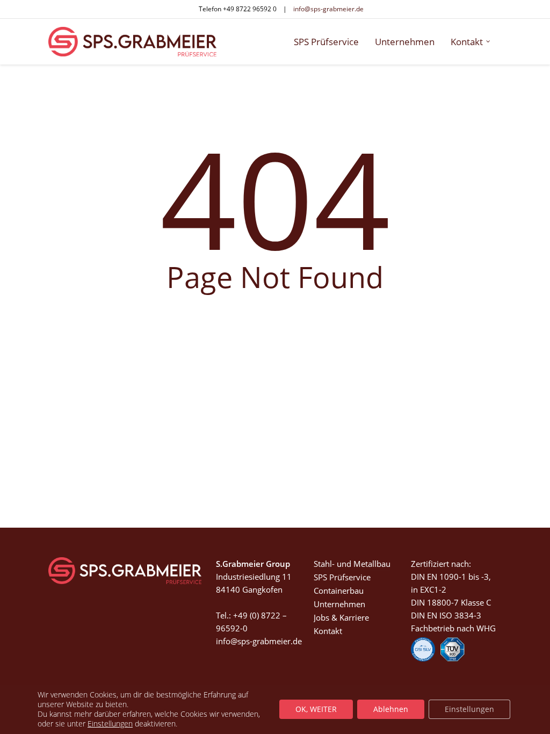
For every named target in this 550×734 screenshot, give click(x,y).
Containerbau (339, 590)
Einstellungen (110, 724)
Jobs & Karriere (341, 617)
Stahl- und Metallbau (352, 563)
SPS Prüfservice (342, 577)
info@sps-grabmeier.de (328, 8)
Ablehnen (390, 709)
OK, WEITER (316, 709)
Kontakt (328, 630)
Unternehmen (339, 604)
